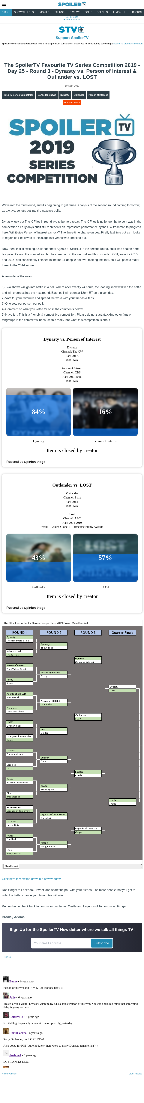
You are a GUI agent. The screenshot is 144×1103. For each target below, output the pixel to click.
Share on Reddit (72, 102)
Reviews (74, 12)
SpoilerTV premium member (127, 43)
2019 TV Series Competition (18, 95)
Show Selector (24, 12)
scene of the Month (110, 12)
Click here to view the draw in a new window (31, 879)
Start (6, 12)
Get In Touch (72, 17)
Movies (45, 12)
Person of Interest (98, 95)
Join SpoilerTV (72, 19)
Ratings (59, 12)
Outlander (79, 95)
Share (7, 956)
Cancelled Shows (47, 95)
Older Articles (135, 1073)
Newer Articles (9, 1073)
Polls (88, 12)
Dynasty (64, 95)
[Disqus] (72, 1021)
